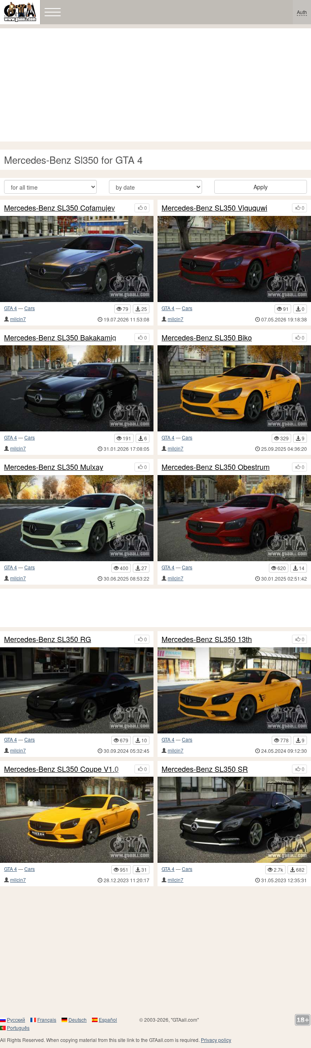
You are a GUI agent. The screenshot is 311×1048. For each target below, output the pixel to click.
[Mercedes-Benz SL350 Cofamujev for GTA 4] (76, 259)
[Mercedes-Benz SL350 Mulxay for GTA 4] (76, 518)
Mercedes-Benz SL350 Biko (207, 338)
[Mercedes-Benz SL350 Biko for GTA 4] (234, 388)
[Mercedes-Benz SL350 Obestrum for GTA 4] (234, 518)
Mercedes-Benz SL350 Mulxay (53, 467)
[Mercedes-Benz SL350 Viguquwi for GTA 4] (234, 259)
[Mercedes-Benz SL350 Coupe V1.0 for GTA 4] (76, 820)
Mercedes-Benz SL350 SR (205, 769)
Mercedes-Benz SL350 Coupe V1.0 (61, 769)
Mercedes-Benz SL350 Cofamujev (59, 208)
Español (108, 1019)
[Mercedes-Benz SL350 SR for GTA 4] (234, 820)
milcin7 (18, 318)
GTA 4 (10, 307)
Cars (29, 307)
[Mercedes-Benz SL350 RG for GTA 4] (76, 690)
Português (18, 1027)
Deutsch (77, 1019)
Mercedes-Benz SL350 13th (207, 639)
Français (46, 1019)
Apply (260, 187)
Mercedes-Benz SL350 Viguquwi (214, 208)
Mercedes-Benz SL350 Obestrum (216, 467)
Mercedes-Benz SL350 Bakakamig (60, 338)
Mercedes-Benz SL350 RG (47, 639)
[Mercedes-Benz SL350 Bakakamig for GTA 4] (76, 388)
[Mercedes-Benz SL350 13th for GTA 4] (234, 690)
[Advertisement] (155, 85)
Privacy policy (216, 1039)
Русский (16, 1019)
